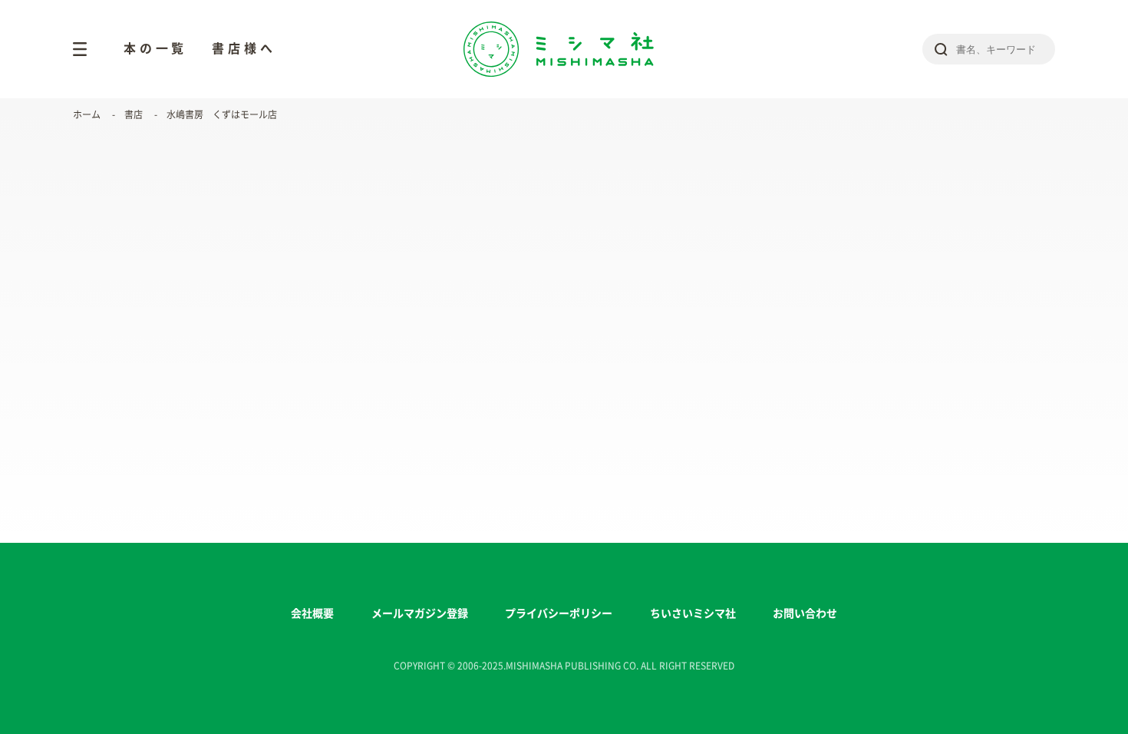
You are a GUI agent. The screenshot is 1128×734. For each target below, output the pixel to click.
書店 (133, 114)
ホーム (87, 114)
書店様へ (243, 48)
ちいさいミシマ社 (693, 613)
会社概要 (312, 613)
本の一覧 (155, 48)
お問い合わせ (805, 613)
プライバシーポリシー (558, 613)
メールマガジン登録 (419, 613)
